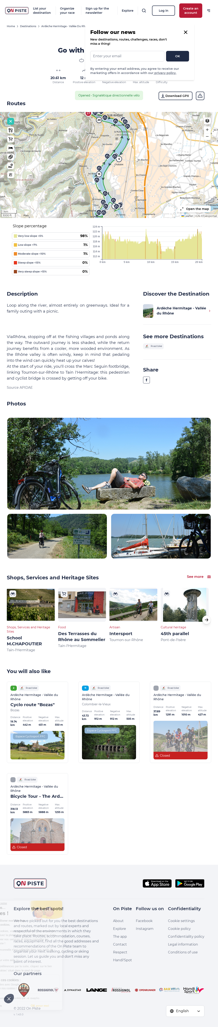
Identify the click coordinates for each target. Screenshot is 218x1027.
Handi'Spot (122, 960)
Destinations (28, 26)
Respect (120, 952)
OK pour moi (71, 1005)
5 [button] (119, 159)
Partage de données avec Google (31, 984)
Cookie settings (181, 921)
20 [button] (99, 120)
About (118, 921)
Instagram (144, 929)
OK (177, 56)
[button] (88, 113)
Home (11, 26)
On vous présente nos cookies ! (30, 988)
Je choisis (26, 1005)
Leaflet (188, 216)
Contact (120, 944)
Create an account (190, 11)
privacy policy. (164, 73)
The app (120, 937)
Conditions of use (183, 952)
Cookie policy (179, 929)
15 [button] (99, 174)
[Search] (143, 10)
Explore (127, 11)
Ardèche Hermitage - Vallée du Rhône (65, 26)
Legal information (183, 944)
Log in (163, 11)
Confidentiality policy (186, 937)
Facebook (144, 921)
